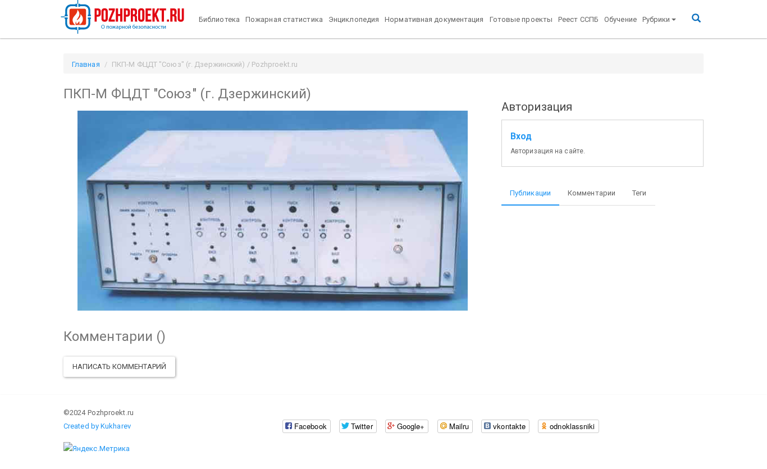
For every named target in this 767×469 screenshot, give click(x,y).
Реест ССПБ (578, 19)
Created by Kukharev (97, 426)
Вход (521, 136)
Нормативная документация (434, 19)
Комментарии (591, 193)
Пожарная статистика (284, 19)
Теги (639, 193)
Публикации (530, 193)
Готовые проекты (521, 19)
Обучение (620, 19)
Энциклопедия (353, 19)
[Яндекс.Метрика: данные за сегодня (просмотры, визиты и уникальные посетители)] (96, 449)
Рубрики (656, 19)
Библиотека (219, 19)
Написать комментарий (119, 366)
